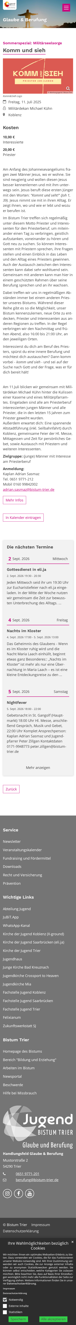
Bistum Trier (16, 1039)
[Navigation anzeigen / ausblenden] (66, 8)
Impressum (9, 1288)
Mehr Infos (14, 500)
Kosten (11, 127)
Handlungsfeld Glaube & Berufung (33, 1153)
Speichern (18, 1319)
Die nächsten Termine (30, 547)
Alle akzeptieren (53, 1319)
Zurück (11, 789)
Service (10, 829)
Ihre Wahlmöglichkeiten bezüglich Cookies (38, 1246)
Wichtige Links (18, 897)
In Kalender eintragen (23, 517)
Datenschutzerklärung (21, 1283)
